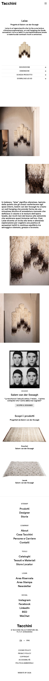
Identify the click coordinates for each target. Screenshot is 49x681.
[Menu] (45, 3)
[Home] (9, 3)
